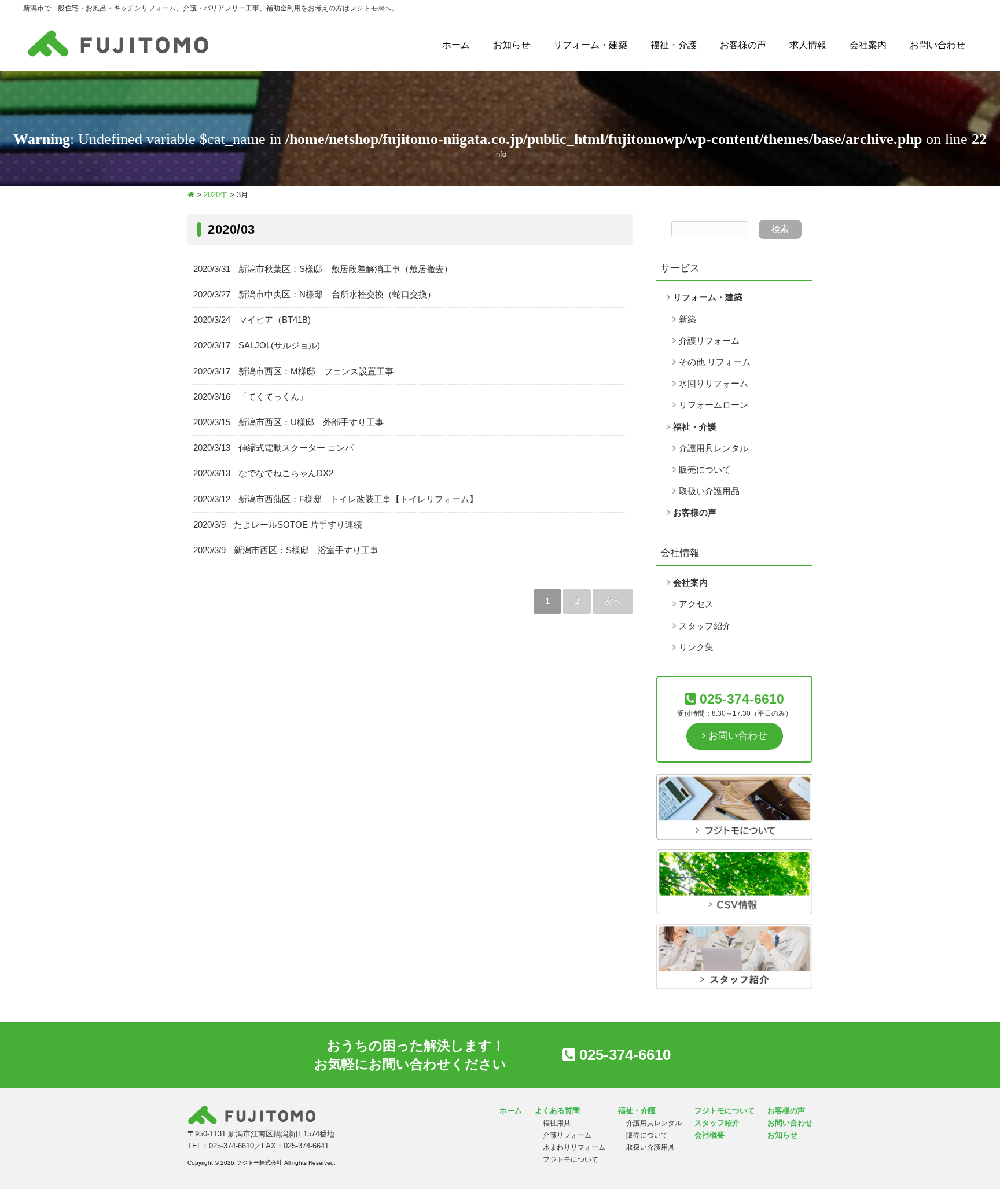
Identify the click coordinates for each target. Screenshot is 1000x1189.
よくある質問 (557, 1110)
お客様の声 (743, 45)
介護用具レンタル (713, 448)
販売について (705, 469)
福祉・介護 (673, 45)
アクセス (696, 604)
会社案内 (868, 45)
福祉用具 (557, 1123)
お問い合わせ (937, 45)
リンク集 (696, 647)
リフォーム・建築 (590, 45)
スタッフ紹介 (705, 626)
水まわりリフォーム (574, 1147)
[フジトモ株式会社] (118, 56)
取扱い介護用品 (709, 491)
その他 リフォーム (715, 362)
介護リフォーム (709, 340)
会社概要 (709, 1135)
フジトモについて (570, 1159)
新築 (687, 319)
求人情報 (807, 45)
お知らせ (511, 45)
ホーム (456, 45)
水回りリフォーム (713, 383)
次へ (613, 601)
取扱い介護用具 (650, 1147)
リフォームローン (713, 405)
